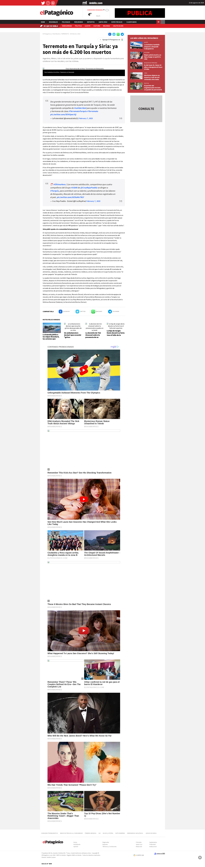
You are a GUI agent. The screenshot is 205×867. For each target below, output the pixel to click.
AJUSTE (87, 26)
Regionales (53, 22)
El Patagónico (47, 34)
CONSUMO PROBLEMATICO (49, 833)
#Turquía (54, 190)
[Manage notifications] (200, 857)
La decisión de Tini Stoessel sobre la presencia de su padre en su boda (93, 336)
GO (100, 833)
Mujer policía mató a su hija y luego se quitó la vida (152, 57)
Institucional (153, 846)
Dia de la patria (108, 833)
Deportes (91, 22)
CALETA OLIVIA (118, 26)
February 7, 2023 (86, 118)
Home (43, 22)
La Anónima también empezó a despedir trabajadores (152, 47)
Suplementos (153, 842)
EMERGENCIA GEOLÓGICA (135, 833)
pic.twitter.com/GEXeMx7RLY (70, 197)
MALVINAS (106, 26)
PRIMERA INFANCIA (90, 833)
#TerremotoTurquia (78, 111)
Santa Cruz (103, 22)
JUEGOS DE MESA (151, 833)
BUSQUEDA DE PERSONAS (150, 63)
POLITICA (78, 26)
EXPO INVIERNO (120, 833)
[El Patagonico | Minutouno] (84, 3)
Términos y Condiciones (109, 846)
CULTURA (96, 26)
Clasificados (131, 22)
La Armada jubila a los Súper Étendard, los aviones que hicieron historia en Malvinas (51, 338)
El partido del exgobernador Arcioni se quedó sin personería (153, 88)
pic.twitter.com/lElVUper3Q (63, 114)
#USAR (74, 187)
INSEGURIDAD (67, 26)
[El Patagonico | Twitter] (43, 3)
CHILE (145, 73)
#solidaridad (80, 108)
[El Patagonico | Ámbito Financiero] (96, 3)
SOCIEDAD (146, 52)
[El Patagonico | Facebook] (48, 3)
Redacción (139, 846)
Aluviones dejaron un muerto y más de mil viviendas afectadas (152, 77)
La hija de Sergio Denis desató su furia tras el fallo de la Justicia (115, 334)
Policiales (66, 22)
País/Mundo (78, 22)
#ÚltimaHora (59, 184)
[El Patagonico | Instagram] (53, 3)
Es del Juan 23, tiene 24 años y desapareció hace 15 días (153, 67)
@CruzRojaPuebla (88, 187)
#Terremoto (92, 111)
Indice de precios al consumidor (71, 833)
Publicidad (152, 844)
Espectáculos (116, 22)
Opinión (75, 846)
